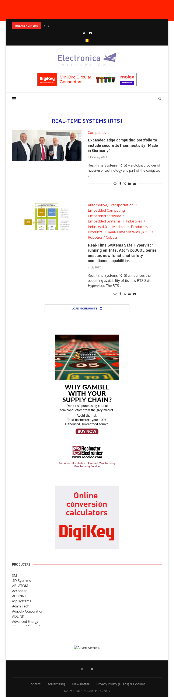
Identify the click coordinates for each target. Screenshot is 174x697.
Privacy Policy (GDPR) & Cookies (121, 684)
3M (14, 575)
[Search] (160, 99)
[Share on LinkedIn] (129, 183)
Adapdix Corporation (27, 611)
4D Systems (21, 581)
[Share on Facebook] (120, 183)
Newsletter (80, 684)
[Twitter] (84, 33)
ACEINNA (19, 596)
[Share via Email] (134, 183)
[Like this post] (115, 183)
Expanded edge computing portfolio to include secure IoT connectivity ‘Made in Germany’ (123, 145)
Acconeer (19, 591)
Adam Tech (20, 606)
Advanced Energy (25, 621)
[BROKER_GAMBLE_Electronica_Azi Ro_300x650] (87, 337)
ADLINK (18, 616)
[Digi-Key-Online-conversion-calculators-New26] (87, 488)
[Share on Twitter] (124, 183)
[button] (44, 25)
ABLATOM (20, 586)
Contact (34, 684)
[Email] (90, 33)
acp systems (21, 601)
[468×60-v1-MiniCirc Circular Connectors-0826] (87, 75)
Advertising (56, 684)
